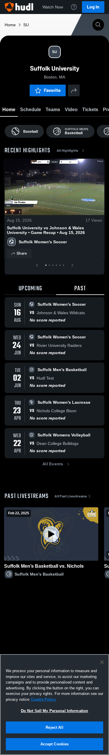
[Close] (102, 662)
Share (22, 253)
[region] (54, 704)
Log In (93, 7)
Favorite (52, 90)
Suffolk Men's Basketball (39, 574)
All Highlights (67, 150)
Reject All (54, 727)
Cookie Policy (43, 699)
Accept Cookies (54, 744)
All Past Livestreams (71, 496)
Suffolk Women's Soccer (43, 242)
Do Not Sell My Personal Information (54, 711)
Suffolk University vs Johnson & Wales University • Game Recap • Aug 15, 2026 (46, 230)
